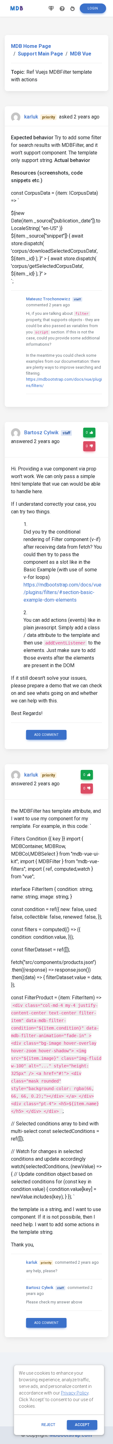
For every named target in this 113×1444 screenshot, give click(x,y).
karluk (31, 117)
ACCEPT (82, 1425)
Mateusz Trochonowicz (48, 299)
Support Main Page (40, 54)
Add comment (46, 735)
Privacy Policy (75, 1392)
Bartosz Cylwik (41, 433)
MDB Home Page (31, 46)
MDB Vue (80, 54)
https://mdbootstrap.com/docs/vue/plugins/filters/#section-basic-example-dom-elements (62, 592)
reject (48, 1425)
